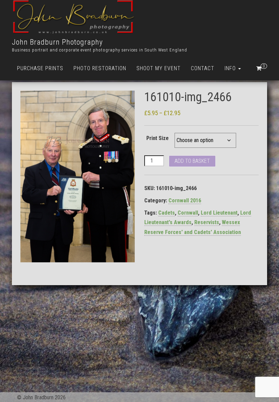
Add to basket (192, 161)
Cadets (166, 213)
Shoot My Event (158, 68)
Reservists (206, 222)
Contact (202, 68)
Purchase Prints (40, 68)
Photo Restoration (99, 68)
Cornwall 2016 (184, 200)
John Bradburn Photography (57, 42)
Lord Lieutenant (219, 213)
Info (231, 68)
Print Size (157, 138)
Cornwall (188, 213)
